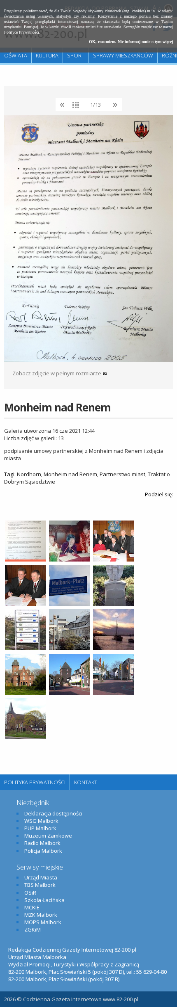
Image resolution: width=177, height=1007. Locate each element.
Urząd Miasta (40, 877)
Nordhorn (29, 474)
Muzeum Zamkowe (48, 835)
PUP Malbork (40, 828)
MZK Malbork (40, 914)
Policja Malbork (43, 850)
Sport (75, 55)
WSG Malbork (41, 820)
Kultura (47, 55)
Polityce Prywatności (21, 32)
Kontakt (85, 782)
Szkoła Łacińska (44, 900)
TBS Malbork (40, 884)
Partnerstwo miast (122, 474)
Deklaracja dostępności (53, 813)
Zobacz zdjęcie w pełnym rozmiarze (57, 373)
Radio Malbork (42, 843)
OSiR (30, 892)
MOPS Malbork (42, 922)
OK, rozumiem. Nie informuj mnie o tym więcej (131, 41)
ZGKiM (32, 929)
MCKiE (32, 907)
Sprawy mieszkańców (123, 55)
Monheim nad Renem (70, 474)
